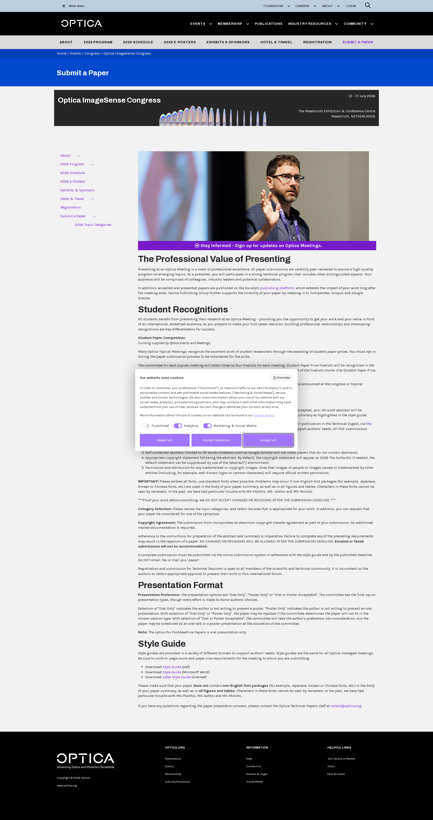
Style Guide (172, 667)
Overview (283, 378)
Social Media (254, 781)
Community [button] (355, 23)
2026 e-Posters (180, 42)
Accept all (268, 440)
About (66, 42)
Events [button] (197, 23)
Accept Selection (216, 440)
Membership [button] (230, 23)
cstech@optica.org (346, 706)
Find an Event (336, 774)
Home (62, 53)
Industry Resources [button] (310, 23)
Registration (317, 42)
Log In (351, 6)
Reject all (164, 440)
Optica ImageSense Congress (127, 53)
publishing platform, (277, 288)
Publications (269, 23)
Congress (92, 53)
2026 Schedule (138, 42)
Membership (173, 774)
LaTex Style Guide (177, 677)
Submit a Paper (358, 42)
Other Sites (76, 6)
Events (75, 53)
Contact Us (253, 766)
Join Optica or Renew (341, 758)
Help (249, 758)
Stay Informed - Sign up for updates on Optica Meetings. (260, 245)
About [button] (327, 6)
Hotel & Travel (276, 42)
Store (331, 766)
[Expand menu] (79, 156)
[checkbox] (154, 425)
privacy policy (264, 415)
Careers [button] (302, 6)
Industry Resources (177, 781)
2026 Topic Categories (93, 224)
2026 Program (98, 42)
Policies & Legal (256, 774)
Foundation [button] (274, 6)
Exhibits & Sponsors (228, 42)
